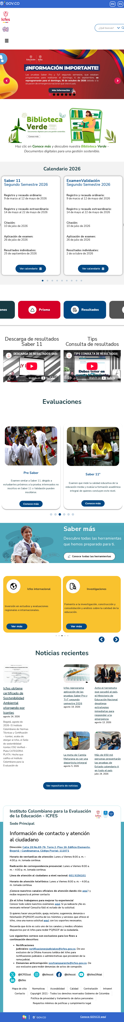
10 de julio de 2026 (16, 224)
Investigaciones (37, 589)
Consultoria (94, 589)
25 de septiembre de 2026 (20, 252)
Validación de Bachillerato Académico (93, 474)
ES (120, 4)
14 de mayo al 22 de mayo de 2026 (26, 210)
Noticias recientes (62, 653)
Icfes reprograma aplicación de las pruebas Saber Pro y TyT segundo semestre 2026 (75, 695)
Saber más (79, 529)
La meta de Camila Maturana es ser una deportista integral (76, 759)
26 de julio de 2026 (18, 238)
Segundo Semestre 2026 (26, 182)
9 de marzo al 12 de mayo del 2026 (88, 197)
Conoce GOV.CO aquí (93, 1017)
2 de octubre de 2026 (82, 252)
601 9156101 (77, 875)
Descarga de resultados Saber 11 (32, 341)
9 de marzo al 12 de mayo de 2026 (25, 197)
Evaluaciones (62, 401)
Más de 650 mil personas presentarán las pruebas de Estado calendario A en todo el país (108, 762)
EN (112, 4)
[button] (6, 41)
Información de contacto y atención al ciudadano (50, 836)
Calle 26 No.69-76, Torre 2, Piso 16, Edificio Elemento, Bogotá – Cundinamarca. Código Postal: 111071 (50, 849)
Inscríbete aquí (61, 88)
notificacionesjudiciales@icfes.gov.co (52, 949)
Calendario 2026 (62, 169)
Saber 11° (31, 474)
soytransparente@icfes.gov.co (68, 963)
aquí (85, 891)
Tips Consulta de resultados (92, 341)
